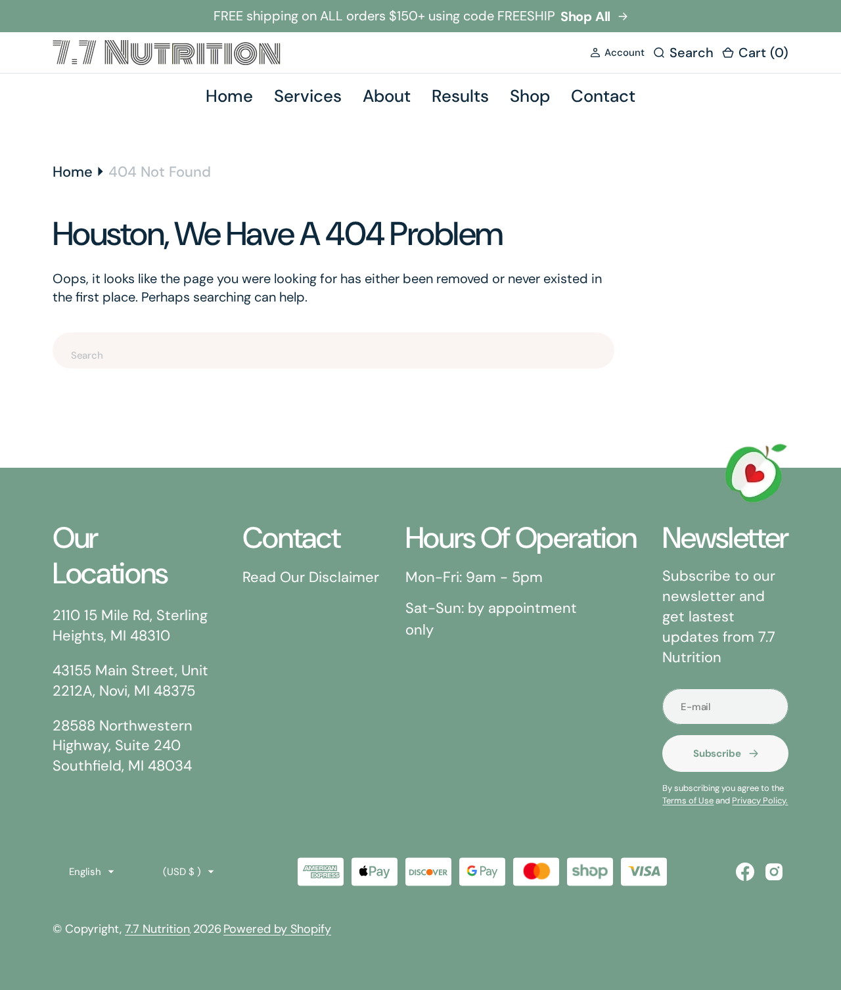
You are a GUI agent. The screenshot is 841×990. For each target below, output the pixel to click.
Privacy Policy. (760, 800)
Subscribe (717, 753)
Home (73, 171)
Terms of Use (688, 800)
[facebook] (745, 871)
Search (664, 355)
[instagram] (774, 871)
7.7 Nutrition (157, 929)
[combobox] (333, 350)
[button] (617, 53)
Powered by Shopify (277, 929)
